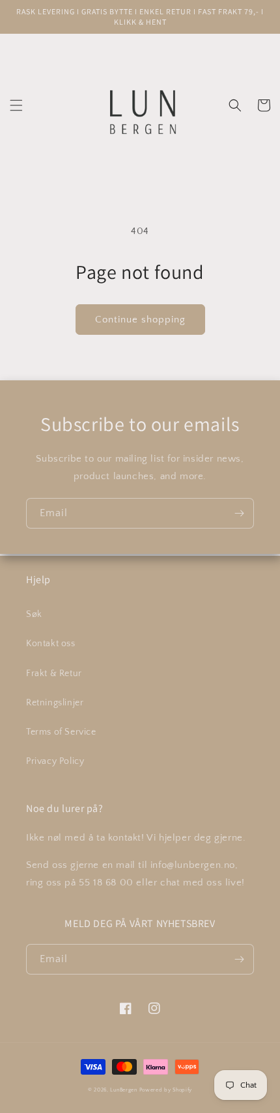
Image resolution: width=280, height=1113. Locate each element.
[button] (16, 105)
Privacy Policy (55, 761)
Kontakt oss (51, 643)
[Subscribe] (239, 513)
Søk (34, 614)
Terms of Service (61, 732)
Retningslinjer (54, 703)
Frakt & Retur (54, 673)
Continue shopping (140, 319)
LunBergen (123, 1090)
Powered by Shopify (166, 1090)
